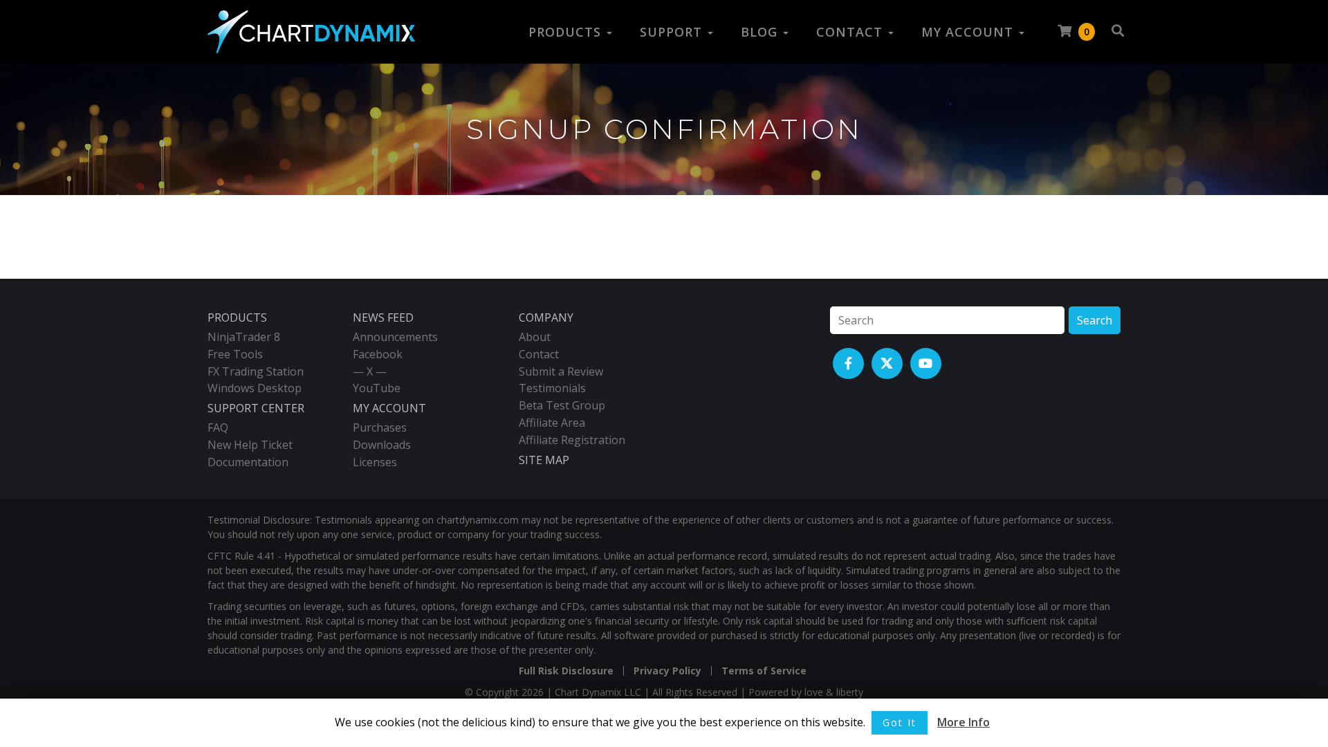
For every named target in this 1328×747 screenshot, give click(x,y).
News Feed (383, 317)
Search (1094, 320)
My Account (969, 32)
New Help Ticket (250, 444)
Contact (851, 32)
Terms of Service (763, 671)
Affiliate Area (552, 422)
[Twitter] (887, 363)
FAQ (218, 427)
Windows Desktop (255, 388)
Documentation (248, 462)
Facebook (378, 354)
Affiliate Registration (572, 440)
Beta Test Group (562, 405)
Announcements (395, 336)
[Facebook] (848, 363)
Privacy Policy (667, 671)
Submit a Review (561, 371)
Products (566, 32)
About (535, 336)
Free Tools (235, 354)
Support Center (256, 408)
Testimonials (552, 388)
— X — (370, 371)
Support (673, 32)
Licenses (375, 462)
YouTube (376, 388)
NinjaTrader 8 (244, 336)
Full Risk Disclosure (566, 671)
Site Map (544, 460)
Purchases (380, 427)
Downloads (382, 444)
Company (546, 317)
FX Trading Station (256, 371)
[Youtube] (925, 363)
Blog (761, 32)
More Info (963, 722)
